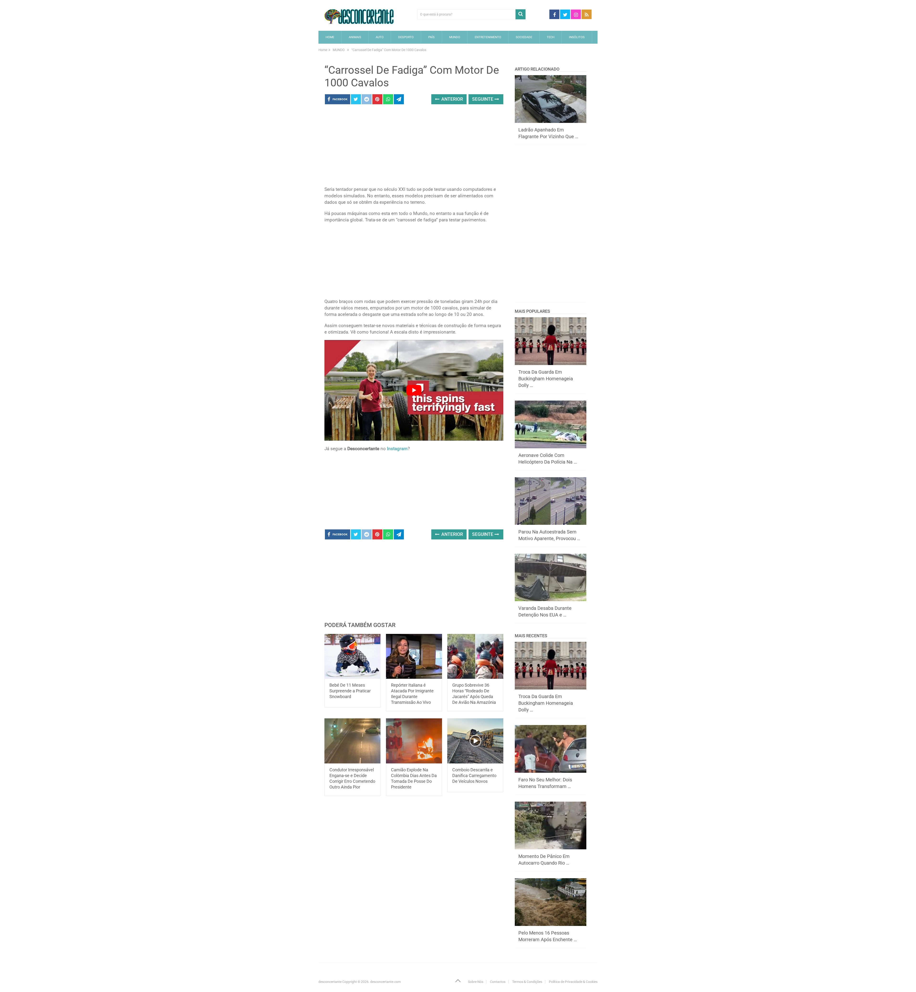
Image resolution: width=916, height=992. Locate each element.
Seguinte (483, 99)
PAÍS (431, 37)
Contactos (497, 982)
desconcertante (330, 982)
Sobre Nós (475, 982)
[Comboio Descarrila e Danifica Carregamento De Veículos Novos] (475, 740)
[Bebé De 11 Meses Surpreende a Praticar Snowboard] (352, 656)
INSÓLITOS (577, 37)
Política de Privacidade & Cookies (573, 982)
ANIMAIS (355, 37)
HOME (330, 37)
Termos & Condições (527, 982)
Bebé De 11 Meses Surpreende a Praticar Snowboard (350, 691)
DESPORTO (406, 37)
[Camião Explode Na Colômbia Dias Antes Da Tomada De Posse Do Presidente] (414, 740)
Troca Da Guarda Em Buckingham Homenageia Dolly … (545, 378)
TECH (550, 37)
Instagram (397, 448)
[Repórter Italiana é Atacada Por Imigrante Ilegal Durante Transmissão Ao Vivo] (414, 656)
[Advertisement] (413, 146)
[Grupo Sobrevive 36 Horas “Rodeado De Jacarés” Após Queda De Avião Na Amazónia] (475, 656)
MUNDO (454, 37)
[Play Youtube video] (413, 390)
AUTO (380, 37)
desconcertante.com (385, 982)
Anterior (451, 99)
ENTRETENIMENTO (488, 37)
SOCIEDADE (524, 37)
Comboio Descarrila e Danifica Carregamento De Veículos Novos (474, 775)
